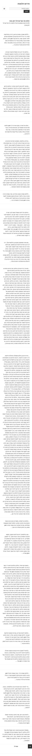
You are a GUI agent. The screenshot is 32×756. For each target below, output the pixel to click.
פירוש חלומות (24, 4)
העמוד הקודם (30, 746)
